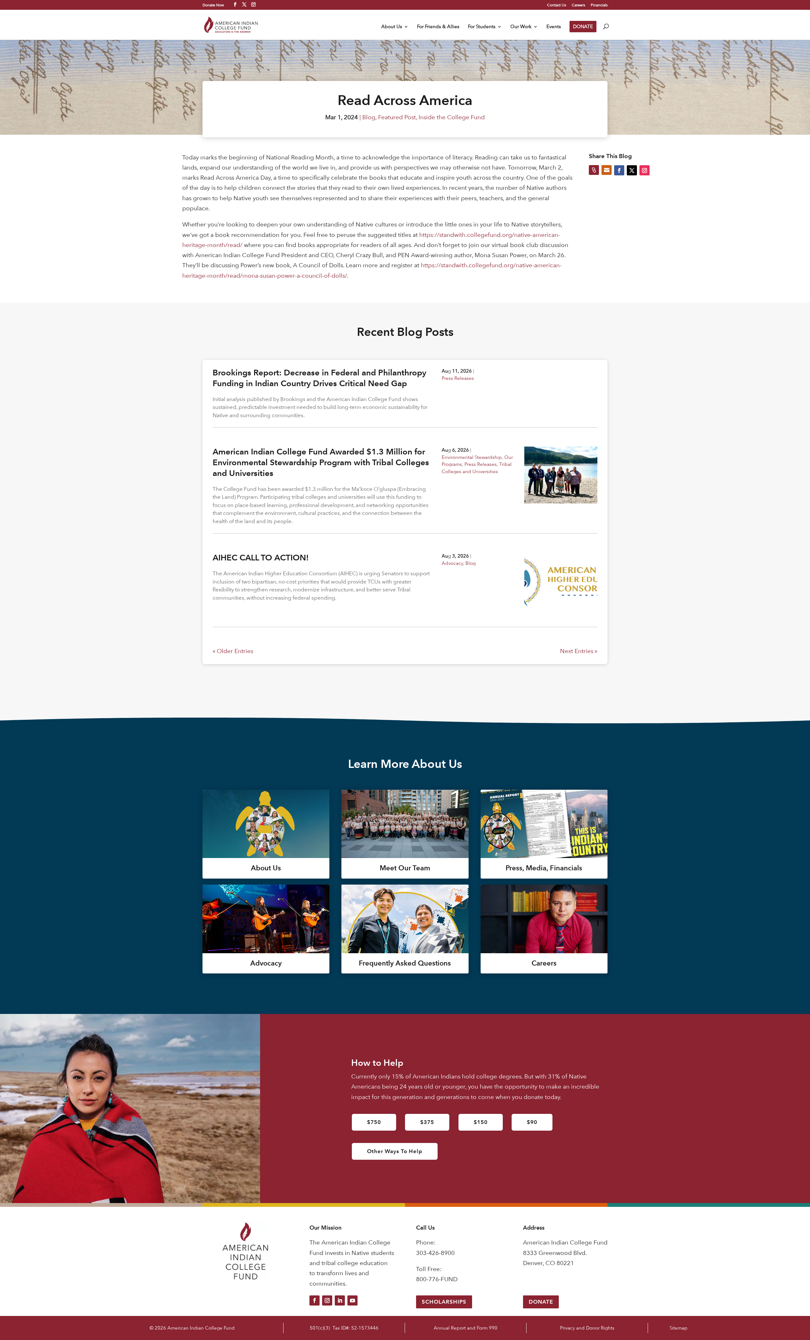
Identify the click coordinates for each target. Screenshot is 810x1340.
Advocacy (452, 563)
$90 (532, 1122)
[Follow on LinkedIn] (340, 1300)
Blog (368, 117)
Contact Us (556, 5)
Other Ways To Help (394, 1151)
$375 (427, 1122)
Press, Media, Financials (544, 868)
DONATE (583, 26)
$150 (481, 1122)
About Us (391, 26)
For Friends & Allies (438, 26)
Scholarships (444, 1302)
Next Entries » (578, 651)
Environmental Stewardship (472, 457)
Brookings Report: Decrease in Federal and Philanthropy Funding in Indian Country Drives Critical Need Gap (319, 377)
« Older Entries (233, 651)
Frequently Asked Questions (405, 963)
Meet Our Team (405, 868)
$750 (374, 1122)
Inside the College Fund (452, 117)
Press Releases (458, 378)
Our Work (521, 26)
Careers (578, 5)
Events (553, 26)
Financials (599, 5)
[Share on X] (632, 170)
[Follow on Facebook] (314, 1300)
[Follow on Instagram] (327, 1300)
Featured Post (397, 117)
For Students (481, 26)
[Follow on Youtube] (352, 1300)
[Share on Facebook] (619, 170)
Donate (541, 1302)
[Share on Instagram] (644, 170)
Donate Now (213, 4)
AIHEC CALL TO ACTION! (261, 558)
